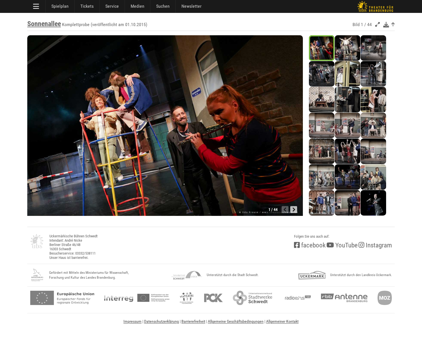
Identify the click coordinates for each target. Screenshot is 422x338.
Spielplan (60, 6)
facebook (313, 245)
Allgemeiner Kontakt (282, 321)
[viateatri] (186, 298)
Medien (137, 6)
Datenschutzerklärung (161, 321)
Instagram (378, 245)
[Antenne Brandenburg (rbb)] (344, 298)
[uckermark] (312, 275)
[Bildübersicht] (393, 24)
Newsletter (191, 6)
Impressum (132, 321)
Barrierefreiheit (193, 321)
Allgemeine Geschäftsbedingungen (236, 321)
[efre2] (62, 298)
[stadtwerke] (252, 298)
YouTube (346, 245)
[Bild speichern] (386, 24)
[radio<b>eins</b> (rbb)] (296, 298)
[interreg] (136, 298)
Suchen (163, 6)
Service (112, 6)
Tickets (87, 6)
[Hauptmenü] (36, 6)
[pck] (213, 298)
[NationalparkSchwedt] (186, 275)
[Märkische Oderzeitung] (385, 298)
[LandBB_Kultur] (37, 275)
